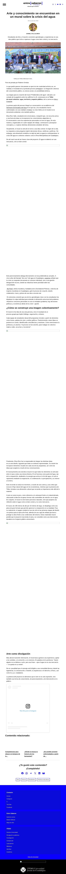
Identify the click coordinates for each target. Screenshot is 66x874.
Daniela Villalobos (33, 33)
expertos (48, 278)
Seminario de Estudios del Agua (16, 107)
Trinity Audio (23, 78)
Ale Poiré (10, 289)
